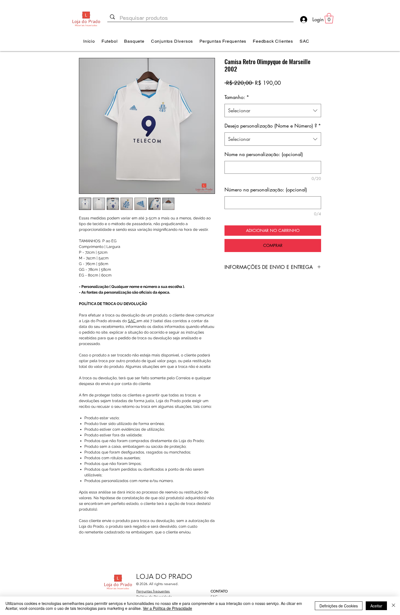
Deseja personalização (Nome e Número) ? (272, 125)
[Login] (303, 20)
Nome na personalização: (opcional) (263, 154)
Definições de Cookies (338, 605)
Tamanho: (236, 97)
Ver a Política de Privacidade (167, 608)
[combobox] (272, 110)
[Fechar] (393, 606)
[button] (329, 18)
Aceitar (376, 605)
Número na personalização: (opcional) (265, 189)
